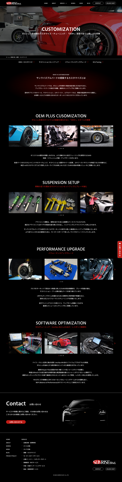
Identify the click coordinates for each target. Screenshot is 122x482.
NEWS (81, 3)
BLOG (88, 3)
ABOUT (54, 3)
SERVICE (62, 3)
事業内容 (13, 57)
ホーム (8, 57)
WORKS (73, 3)
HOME (46, 3)
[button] (7, 136)
